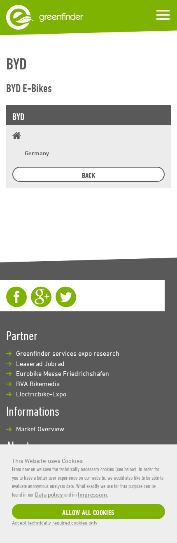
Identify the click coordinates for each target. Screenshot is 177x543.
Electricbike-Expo (41, 394)
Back (88, 175)
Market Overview (40, 429)
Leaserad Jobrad (40, 363)
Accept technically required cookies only (55, 522)
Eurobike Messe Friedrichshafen (62, 373)
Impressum (92, 494)
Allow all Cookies (88, 512)
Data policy (49, 494)
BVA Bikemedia (38, 383)
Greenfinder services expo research (67, 353)
